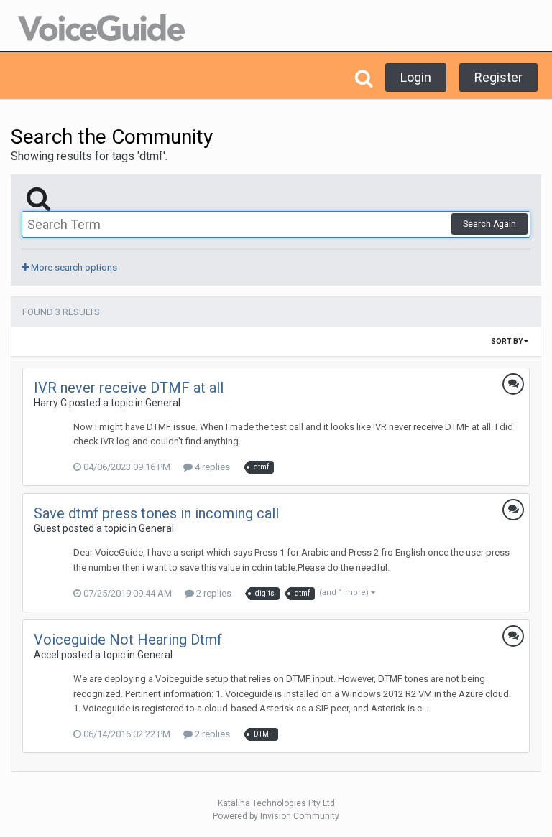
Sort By (507, 341)
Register (498, 77)
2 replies (212, 593)
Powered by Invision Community (276, 816)
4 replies (211, 467)
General (162, 402)
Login (415, 77)
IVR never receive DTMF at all (129, 387)
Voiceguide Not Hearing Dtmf (128, 639)
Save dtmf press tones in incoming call (156, 513)
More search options (73, 267)
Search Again (489, 224)
